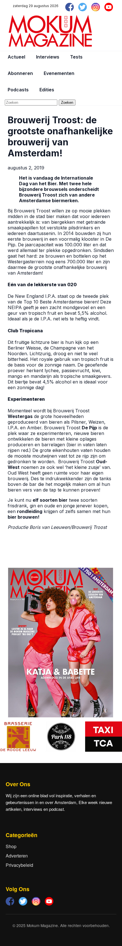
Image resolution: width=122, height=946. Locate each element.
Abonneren (20, 73)
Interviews (47, 57)
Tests (76, 57)
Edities (46, 89)
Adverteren (17, 855)
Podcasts (18, 89)
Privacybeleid (19, 865)
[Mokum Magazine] (50, 31)
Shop (11, 846)
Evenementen (59, 73)
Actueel (16, 57)
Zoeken (67, 102)
